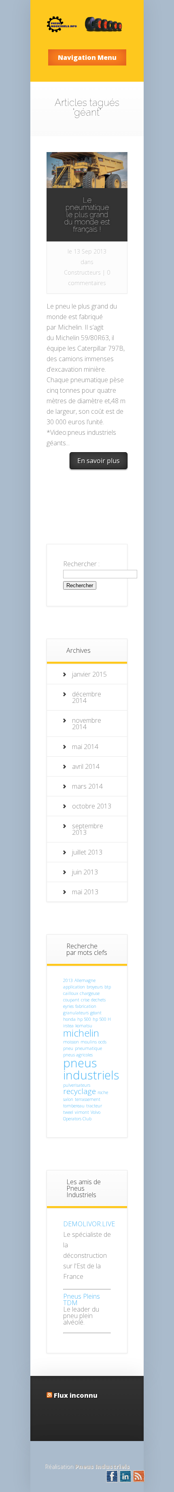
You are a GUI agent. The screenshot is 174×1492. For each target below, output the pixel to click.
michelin (81, 1032)
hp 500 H (102, 1019)
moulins (89, 1042)
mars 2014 (87, 786)
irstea (68, 1026)
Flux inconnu (76, 1395)
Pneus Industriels (102, 1466)
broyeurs (95, 987)
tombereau (74, 1106)
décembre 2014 (86, 697)
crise (85, 1000)
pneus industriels (91, 1069)
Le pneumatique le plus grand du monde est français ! (87, 214)
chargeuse (90, 993)
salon (68, 1099)
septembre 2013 (87, 829)
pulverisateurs (76, 1085)
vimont (82, 1112)
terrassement (87, 1099)
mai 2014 (85, 746)
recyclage (79, 1091)
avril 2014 (86, 766)
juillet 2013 (87, 852)
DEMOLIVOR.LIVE (89, 1223)
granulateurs (76, 1013)
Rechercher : (81, 563)
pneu (68, 1048)
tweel (68, 1112)
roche (103, 1092)
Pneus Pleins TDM (81, 1299)
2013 (68, 980)
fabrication (85, 1006)
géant (96, 1013)
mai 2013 (85, 891)
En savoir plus (98, 460)
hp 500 (84, 1019)
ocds (102, 1042)
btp (107, 987)
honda (69, 1019)
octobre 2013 (91, 806)
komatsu (83, 1026)
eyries (68, 1006)
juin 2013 (85, 872)
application (74, 987)
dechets (98, 1000)
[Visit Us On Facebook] (112, 1480)
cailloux (70, 993)
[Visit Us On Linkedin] (125, 1480)
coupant (71, 1000)
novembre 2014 (86, 723)
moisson (71, 1042)
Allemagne (84, 980)
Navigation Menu (87, 57)
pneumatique (88, 1048)
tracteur (94, 1106)
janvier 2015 (89, 674)
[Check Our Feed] (138, 1480)
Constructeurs (82, 272)
